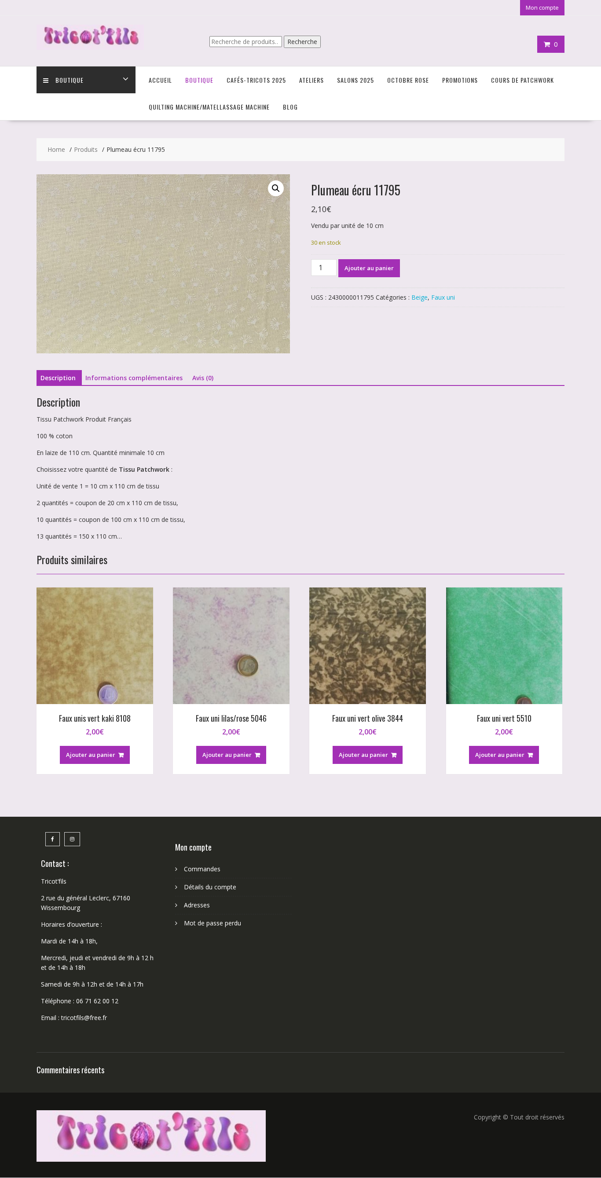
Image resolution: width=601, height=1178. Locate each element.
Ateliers (311, 79)
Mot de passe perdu (212, 923)
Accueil (160, 79)
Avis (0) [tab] (202, 378)
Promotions (460, 79)
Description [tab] (58, 378)
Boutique (69, 79)
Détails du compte (210, 887)
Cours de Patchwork (522, 79)
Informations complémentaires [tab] (134, 378)
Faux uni (443, 297)
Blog (290, 106)
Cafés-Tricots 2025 (256, 79)
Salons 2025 (355, 79)
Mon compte (542, 7)
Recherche (302, 41)
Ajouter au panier (369, 268)
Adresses (197, 905)
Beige (419, 297)
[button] (276, 188)
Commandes (202, 869)
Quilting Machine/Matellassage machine (209, 106)
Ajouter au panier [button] (90, 755)
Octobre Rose (408, 79)
